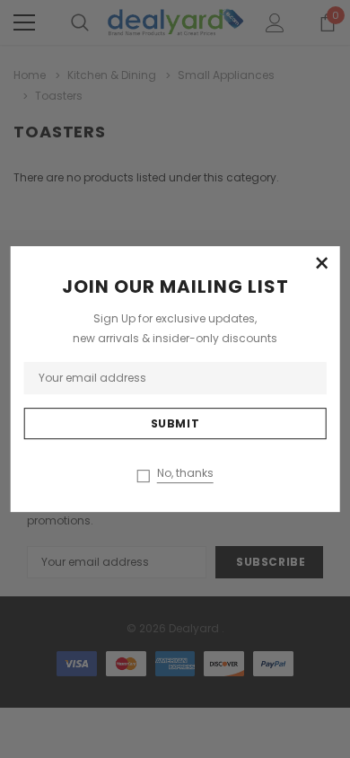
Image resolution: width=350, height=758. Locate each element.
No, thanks (185, 473)
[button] (321, 264)
